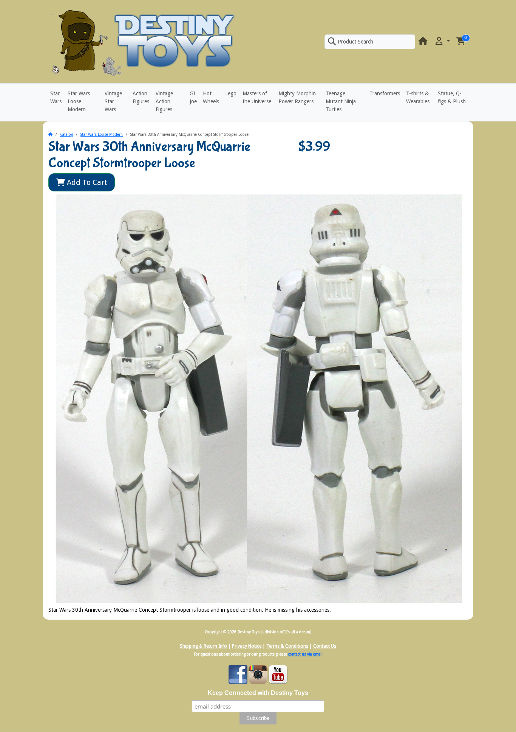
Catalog (66, 134)
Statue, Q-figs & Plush (452, 97)
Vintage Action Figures (164, 101)
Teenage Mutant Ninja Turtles (341, 101)
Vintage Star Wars (113, 101)
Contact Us (324, 646)
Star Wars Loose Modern (79, 101)
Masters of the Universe (257, 97)
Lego (230, 93)
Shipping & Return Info (203, 646)
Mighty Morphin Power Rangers (297, 97)
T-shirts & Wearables (417, 97)
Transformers (384, 93)
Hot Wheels (211, 97)
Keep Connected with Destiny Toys (258, 693)
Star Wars (56, 97)
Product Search (355, 42)
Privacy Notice (246, 646)
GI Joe (193, 97)
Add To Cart (86, 182)
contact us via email (305, 654)
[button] (442, 41)
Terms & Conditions (287, 646)
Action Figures (141, 97)
